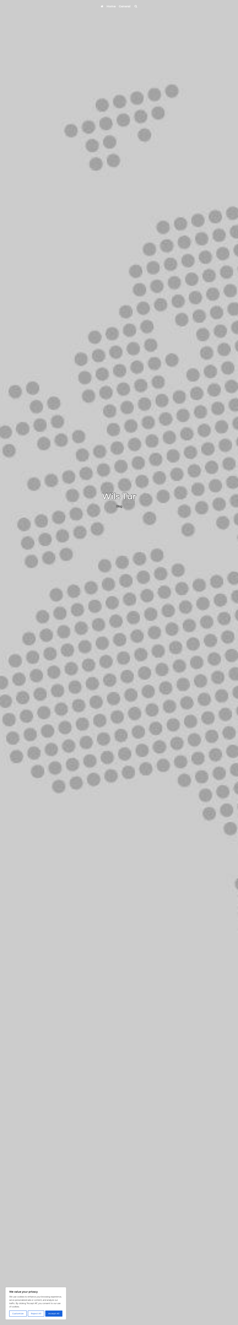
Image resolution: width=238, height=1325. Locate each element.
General (125, 6)
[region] (36, 1303)
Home (111, 6)
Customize (18, 1313)
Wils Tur (119, 496)
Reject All (36, 1313)
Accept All (53, 1313)
